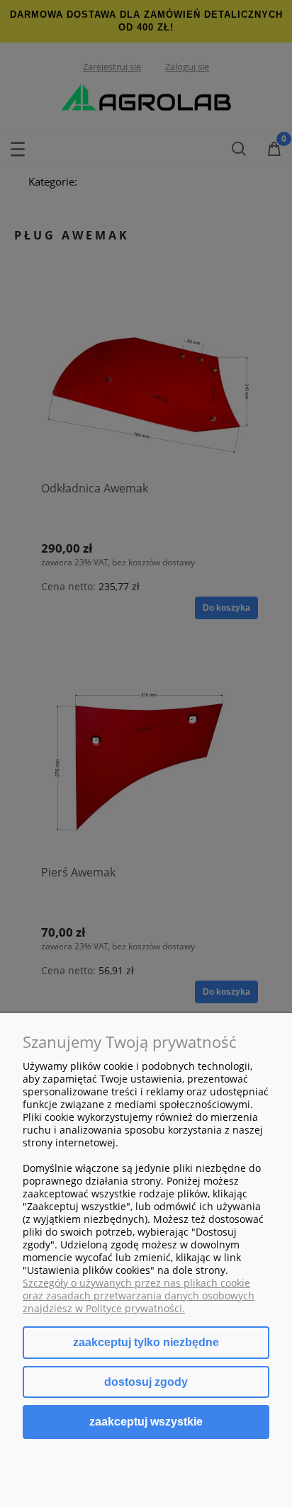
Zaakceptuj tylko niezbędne (146, 1342)
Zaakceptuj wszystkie (146, 1421)
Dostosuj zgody (146, 1382)
